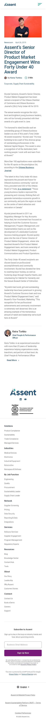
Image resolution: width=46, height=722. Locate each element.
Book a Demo (9, 603)
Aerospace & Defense (12, 469)
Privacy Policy (13, 674)
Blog (6, 554)
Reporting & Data (10, 518)
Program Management (13, 540)
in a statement (24, 189)
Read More (12, 360)
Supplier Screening (11, 506)
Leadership (8, 580)
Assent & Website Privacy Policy (23, 695)
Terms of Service (27, 674)
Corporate (8, 84)
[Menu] (40, 4)
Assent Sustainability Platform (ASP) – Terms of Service (23, 704)
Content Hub (9, 562)
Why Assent (8, 584)
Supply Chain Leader (12, 496)
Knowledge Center (11, 558)
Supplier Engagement (12, 536)
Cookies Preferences (23, 713)
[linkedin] (21, 399)
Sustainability (9, 435)
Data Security (9, 514)
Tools (6, 566)
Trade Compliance (11, 439)
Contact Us (8, 598)
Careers (7, 607)
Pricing (7, 510)
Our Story (8, 576)
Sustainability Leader (12, 492)
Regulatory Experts (11, 544)
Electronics (8, 457)
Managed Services (11, 443)
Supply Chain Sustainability (23, 84)
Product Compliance (12, 431)
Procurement (9, 487)
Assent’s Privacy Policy (28, 664)
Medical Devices (10, 453)
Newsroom (8, 42)
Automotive (8, 465)
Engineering (8, 479)
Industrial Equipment (12, 461)
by (15, 77)
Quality (7, 483)
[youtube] (25, 399)
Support (7, 611)
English (23, 687)
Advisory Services (11, 532)
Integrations (9, 522)
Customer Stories (11, 589)
